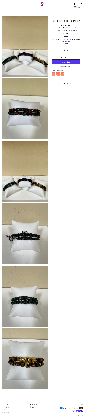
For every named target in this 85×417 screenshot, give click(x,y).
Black (66, 50)
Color (66, 43)
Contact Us (5, 405)
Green (73, 47)
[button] (66, 30)
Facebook (34, 405)
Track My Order (6, 407)
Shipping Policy (6, 412)
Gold (58, 47)
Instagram (34, 407)
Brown (65, 47)
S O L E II (80, 405)
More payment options (65, 66)
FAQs (3, 409)
